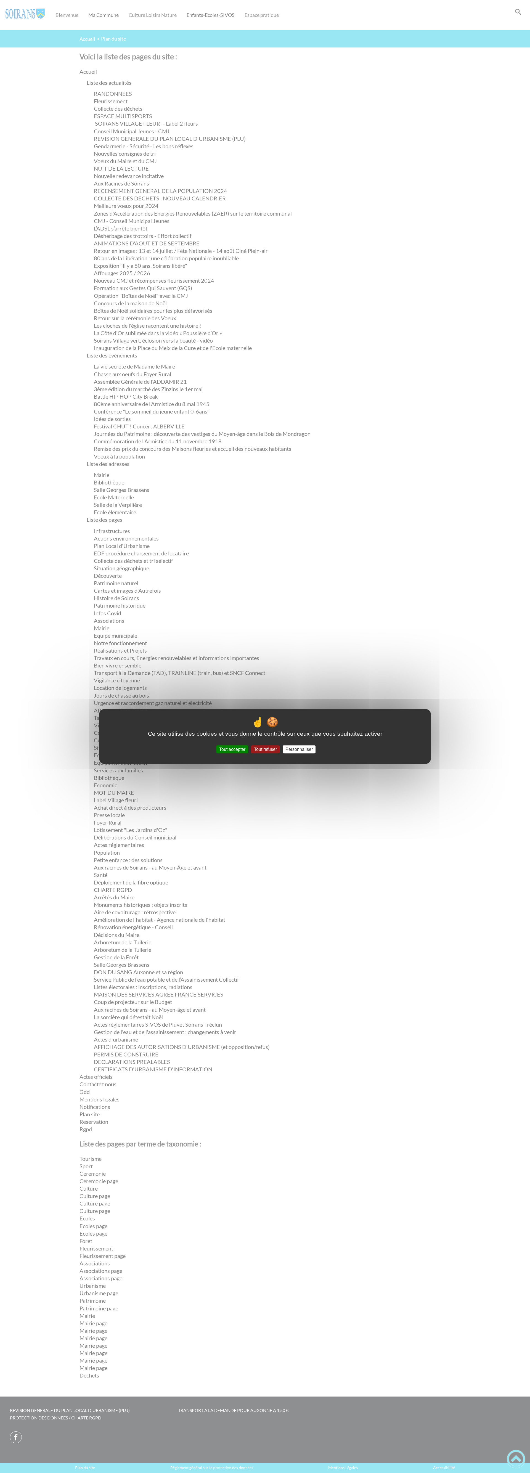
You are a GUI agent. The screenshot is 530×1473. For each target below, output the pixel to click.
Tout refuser (265, 749)
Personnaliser (299, 749)
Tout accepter (232, 749)
